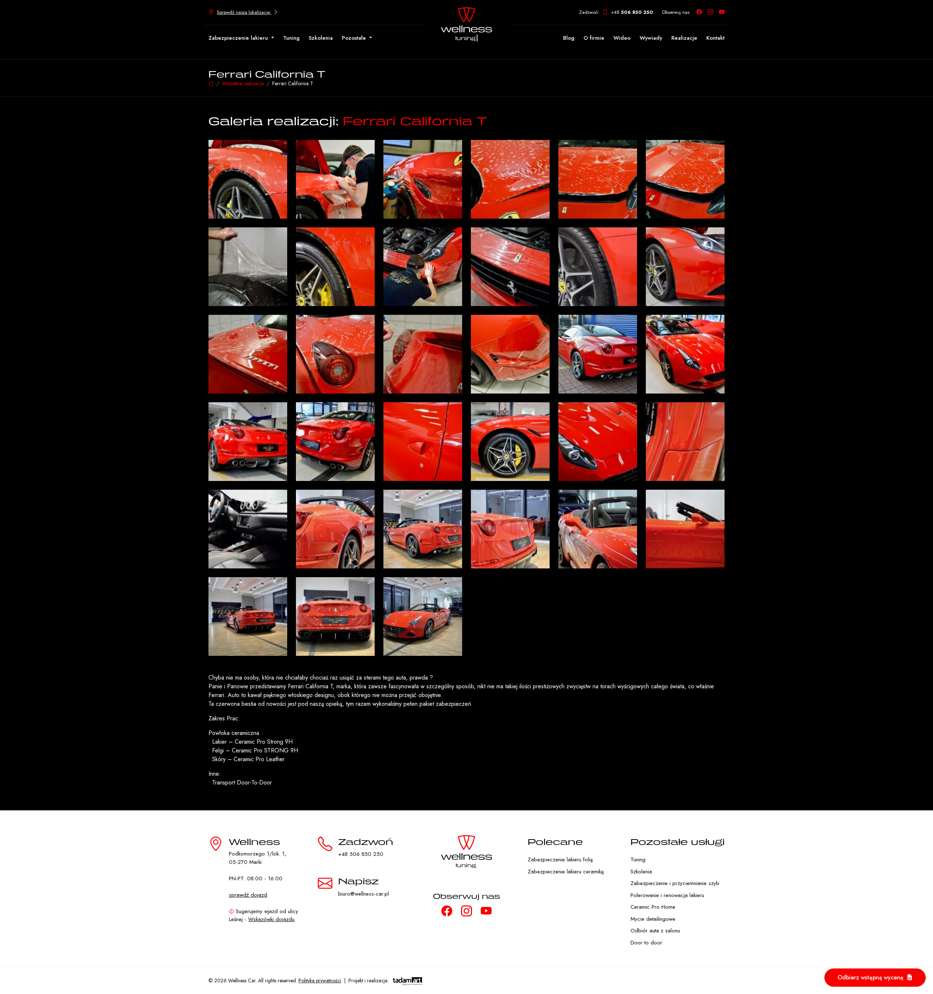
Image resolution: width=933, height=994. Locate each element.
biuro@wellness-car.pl (363, 894)
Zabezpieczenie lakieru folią (560, 860)
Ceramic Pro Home (653, 907)
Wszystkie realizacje (243, 83)
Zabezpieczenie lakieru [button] (239, 38)
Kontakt (715, 38)
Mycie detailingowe (653, 919)
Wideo (622, 38)
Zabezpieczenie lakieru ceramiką (566, 872)
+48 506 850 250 (360, 854)
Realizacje (684, 38)
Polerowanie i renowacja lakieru (667, 895)
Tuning (291, 38)
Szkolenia (321, 38)
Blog (568, 38)
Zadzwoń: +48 (616, 12)
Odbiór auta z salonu (655, 931)
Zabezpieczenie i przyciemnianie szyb (675, 883)
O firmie (593, 38)
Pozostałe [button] (355, 38)
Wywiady (651, 38)
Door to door (646, 943)
